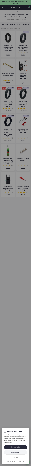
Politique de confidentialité (14, 461)
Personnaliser (15, 452)
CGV (23, 461)
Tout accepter (15, 447)
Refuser (15, 457)
